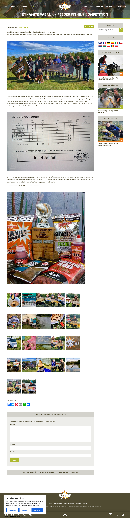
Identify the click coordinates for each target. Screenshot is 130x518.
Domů (6, 7)
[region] (25, 504)
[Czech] (120, 43)
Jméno (12, 444)
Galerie (85, 7)
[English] (100, 43)
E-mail (12, 452)
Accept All (37, 510)
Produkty (14, 7)
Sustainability (120, 7)
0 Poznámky (89, 26)
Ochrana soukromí (69, 504)
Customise (12, 510)
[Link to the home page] (65, 6)
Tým (91, 7)
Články (32, 7)
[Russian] (116, 46)
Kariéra (50, 504)
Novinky (24, 7)
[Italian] (116, 43)
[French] (104, 43)
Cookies (78, 504)
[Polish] (108, 46)
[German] (108, 43)
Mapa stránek (58, 504)
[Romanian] (112, 46)
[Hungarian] (104, 46)
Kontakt (108, 7)
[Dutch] (100, 46)
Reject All (25, 510)
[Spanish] (112, 43)
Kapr (21, 27)
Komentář (13, 424)
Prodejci (99, 7)
